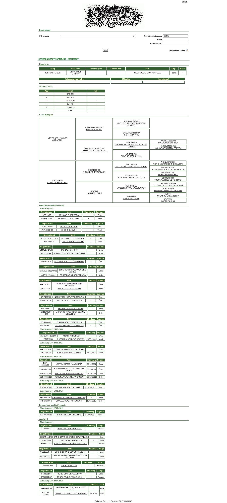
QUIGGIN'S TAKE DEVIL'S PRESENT (70, 452)
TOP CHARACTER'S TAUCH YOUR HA (168, 169)
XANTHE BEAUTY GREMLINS (69, 300)
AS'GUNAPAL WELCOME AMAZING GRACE (69, 369)
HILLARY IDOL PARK (68, 227)
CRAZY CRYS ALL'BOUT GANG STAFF (70, 444)
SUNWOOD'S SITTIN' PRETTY (168, 148)
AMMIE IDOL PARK (131, 199)
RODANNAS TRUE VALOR (94, 172)
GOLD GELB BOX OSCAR (73, 242)
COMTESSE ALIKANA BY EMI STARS (69, 349)
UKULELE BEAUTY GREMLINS (69, 401)
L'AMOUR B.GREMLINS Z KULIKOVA (69, 253)
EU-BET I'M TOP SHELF (168, 175)
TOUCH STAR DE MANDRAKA (69, 477)
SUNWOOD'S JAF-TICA (168, 143)
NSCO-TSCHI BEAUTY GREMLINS (69, 297)
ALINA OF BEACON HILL (131, 156)
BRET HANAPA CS (131, 135)
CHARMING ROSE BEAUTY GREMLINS (68, 398)
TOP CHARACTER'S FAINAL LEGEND (131, 167)
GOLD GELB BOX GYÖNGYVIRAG (69, 262)
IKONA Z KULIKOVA (69, 250)
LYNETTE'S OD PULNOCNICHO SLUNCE (72, 271)
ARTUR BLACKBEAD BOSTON (71, 339)
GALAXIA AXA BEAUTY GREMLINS (69, 326)
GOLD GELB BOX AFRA (68, 215)
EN (183, 2)
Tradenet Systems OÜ (112, 501)
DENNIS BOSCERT (94, 130)
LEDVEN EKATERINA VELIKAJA (69, 364)
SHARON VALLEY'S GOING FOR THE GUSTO (131, 145)
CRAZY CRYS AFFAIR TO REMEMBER (71, 494)
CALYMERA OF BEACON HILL (94, 151)
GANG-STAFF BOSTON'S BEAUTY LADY (71, 437)
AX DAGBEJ (57, 140)
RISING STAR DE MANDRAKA (69, 474)
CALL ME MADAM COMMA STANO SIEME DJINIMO (70, 456)
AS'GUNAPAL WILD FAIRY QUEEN (69, 377)
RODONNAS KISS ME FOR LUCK (168, 180)
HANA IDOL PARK (94, 193)
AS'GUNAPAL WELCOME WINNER (69, 374)
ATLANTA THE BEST (71, 336)
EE (186, 2)
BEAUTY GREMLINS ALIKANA (70, 309)
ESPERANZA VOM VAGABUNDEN (168, 191)
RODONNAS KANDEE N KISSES (131, 177)
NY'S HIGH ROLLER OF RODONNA (168, 185)
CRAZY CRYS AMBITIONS (71, 440)
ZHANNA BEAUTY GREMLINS (69, 322)
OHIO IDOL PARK (68, 230)
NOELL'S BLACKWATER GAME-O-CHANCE (131, 124)
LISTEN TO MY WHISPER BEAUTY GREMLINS (70, 313)
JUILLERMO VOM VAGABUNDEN (131, 188)
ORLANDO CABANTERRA (168, 196)
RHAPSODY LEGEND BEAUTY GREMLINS (69, 284)
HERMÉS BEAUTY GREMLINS (68, 387)
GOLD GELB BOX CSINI (57, 183)
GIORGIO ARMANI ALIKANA (69, 353)
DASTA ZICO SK (168, 201)
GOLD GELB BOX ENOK (68, 218)
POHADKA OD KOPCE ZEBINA (73, 275)
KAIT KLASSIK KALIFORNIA (69, 289)
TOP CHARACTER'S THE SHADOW (168, 164)
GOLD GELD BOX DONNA (72, 238)
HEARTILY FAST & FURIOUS (69, 429)
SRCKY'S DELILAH (69, 466)
